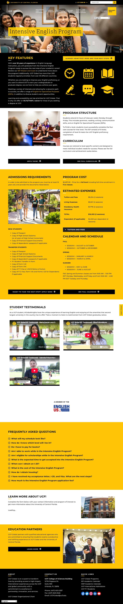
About (96, 11)
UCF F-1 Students (88, 589)
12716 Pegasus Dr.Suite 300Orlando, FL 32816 (52, 583)
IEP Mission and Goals (26, 71)
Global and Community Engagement (81, 11)
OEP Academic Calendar (91, 584)
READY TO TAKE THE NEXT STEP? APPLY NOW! (33, 292)
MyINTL (104, 11)
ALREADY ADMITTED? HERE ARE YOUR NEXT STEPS (88, 58)
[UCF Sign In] (81, 2)
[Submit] (114, 2)
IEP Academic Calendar (90, 581)
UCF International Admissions (93, 586)
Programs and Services (40, 11)
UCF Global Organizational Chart (21, 596)
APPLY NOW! (33, 161)
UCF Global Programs (90, 579)
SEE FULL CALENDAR (88, 292)
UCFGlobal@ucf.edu (58, 595)
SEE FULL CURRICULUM (87, 161)
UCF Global (14, 11)
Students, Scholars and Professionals (65, 11)
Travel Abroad (51, 11)
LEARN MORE (33, 549)
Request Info (112, 11)
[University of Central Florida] (22, 2)
